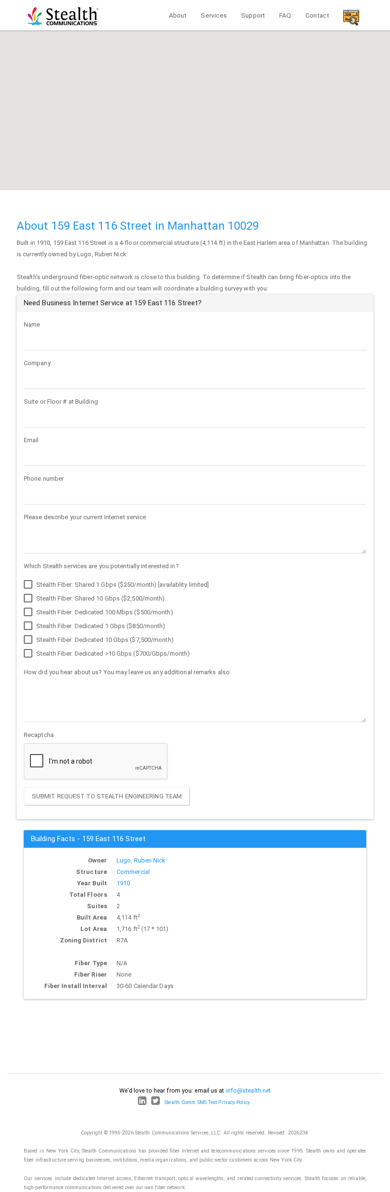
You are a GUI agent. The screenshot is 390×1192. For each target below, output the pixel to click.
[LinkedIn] (142, 1102)
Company (37, 363)
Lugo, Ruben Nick (141, 860)
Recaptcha (39, 734)
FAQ (285, 15)
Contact (317, 15)
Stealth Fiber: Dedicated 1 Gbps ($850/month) (100, 626)
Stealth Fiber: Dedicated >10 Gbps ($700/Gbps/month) (112, 653)
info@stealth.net (248, 1090)
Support (253, 15)
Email (31, 440)
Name (32, 324)
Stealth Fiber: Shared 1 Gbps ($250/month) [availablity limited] (122, 584)
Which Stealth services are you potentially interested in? (101, 566)
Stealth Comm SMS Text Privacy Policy (207, 1102)
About (178, 15)
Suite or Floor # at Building (61, 401)
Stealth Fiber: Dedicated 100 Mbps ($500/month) (104, 612)
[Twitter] (155, 1102)
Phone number (44, 478)
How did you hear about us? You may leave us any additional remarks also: (127, 672)
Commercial (133, 871)
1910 (123, 883)
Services (214, 15)
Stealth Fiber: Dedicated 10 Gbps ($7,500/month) (104, 639)
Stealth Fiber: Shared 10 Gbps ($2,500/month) (100, 598)
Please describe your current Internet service (85, 517)
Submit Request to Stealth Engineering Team (107, 796)
